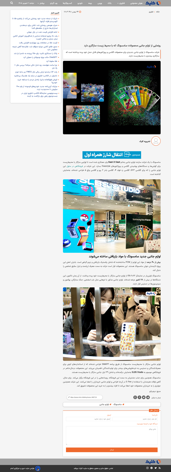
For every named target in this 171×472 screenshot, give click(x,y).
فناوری (122, 3)
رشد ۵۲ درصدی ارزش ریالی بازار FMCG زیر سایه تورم (36, 72)
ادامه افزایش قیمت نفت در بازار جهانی (42, 32)
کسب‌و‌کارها (67, 3)
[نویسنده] (156, 141)
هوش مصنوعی (136, 3)
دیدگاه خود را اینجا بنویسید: (147, 424)
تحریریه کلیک (144, 141)
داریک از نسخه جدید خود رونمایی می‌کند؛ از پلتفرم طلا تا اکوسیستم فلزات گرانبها (34, 20)
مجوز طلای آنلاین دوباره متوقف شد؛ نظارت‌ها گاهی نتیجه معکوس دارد (34, 48)
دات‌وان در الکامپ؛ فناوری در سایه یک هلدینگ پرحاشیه (35, 75)
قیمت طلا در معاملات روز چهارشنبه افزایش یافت (38, 42)
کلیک (80, 468)
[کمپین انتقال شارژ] (112, 155)
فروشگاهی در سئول (75, 166)
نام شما (155, 415)
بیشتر (41, 3)
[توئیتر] (144, 397)
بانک (109, 3)
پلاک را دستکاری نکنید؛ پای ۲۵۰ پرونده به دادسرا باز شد (35, 53)
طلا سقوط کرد (51, 61)
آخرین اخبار (55, 13)
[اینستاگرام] (147, 468)
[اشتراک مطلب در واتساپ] (135, 397)
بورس (100, 3)
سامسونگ (117, 404)
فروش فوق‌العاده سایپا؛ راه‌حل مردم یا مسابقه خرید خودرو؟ (37, 81)
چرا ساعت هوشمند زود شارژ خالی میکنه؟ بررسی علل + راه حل (35, 67)
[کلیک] (153, 3)
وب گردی (53, 3)
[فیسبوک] (139, 397)
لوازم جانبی (104, 404)
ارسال (112, 450)
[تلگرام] (148, 397)
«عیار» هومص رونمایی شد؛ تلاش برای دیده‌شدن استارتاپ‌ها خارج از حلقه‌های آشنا (38, 27)
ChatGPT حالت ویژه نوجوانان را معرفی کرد (40, 57)
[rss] (160, 468)
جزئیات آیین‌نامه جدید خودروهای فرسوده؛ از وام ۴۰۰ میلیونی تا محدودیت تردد (37, 88)
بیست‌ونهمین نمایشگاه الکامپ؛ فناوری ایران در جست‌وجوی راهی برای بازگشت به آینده (39, 95)
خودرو (80, 3)
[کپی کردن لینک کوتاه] (83, 397)
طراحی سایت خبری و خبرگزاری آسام (22, 468)
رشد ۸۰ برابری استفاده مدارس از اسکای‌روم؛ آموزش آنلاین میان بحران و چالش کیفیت (35, 37)
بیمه (90, 3)
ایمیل (109, 415)
